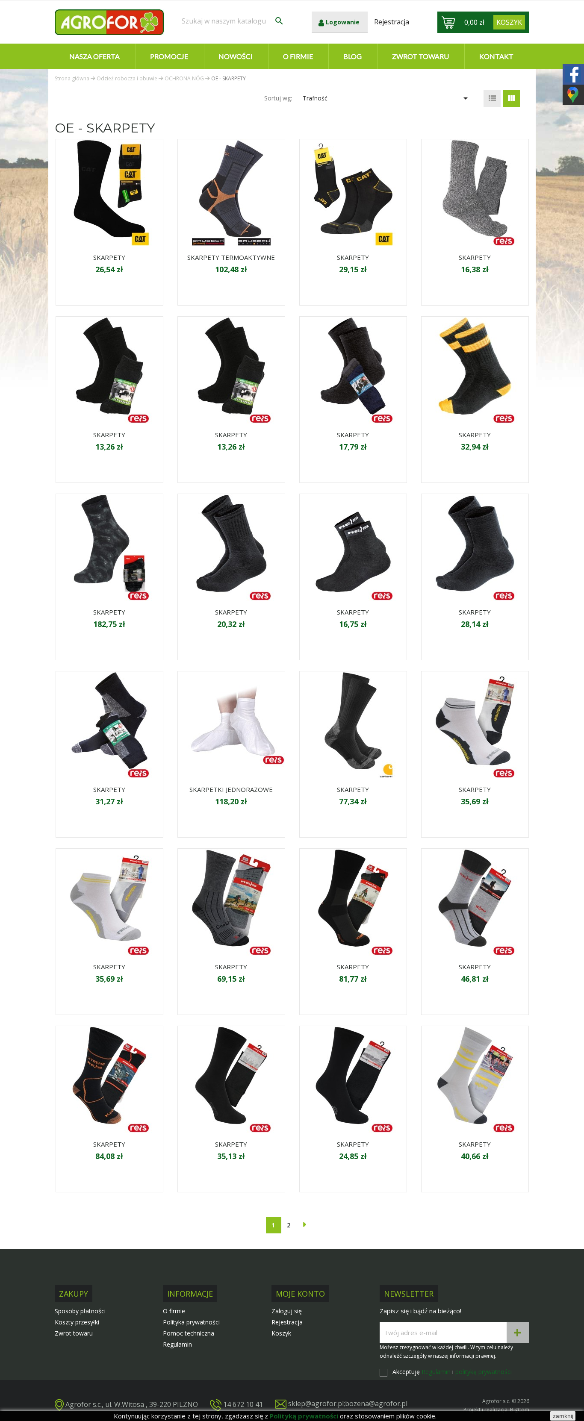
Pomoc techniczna (188, 1333)
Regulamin (177, 1344)
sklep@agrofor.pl (316, 1403)
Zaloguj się (286, 1311)
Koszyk (281, 1333)
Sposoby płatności (80, 1311)
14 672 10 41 (243, 1404)
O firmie (298, 56)
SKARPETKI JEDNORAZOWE (231, 789)
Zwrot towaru (420, 56)
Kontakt (496, 56)
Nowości (235, 56)
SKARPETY (109, 257)
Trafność (387, 98)
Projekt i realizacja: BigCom (496, 1409)
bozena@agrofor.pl (376, 1403)
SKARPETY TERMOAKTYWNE (231, 257)
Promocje (169, 56)
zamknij (563, 1415)
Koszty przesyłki (77, 1322)
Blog (352, 56)
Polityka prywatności (191, 1322)
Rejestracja (287, 1322)
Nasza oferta (94, 56)
